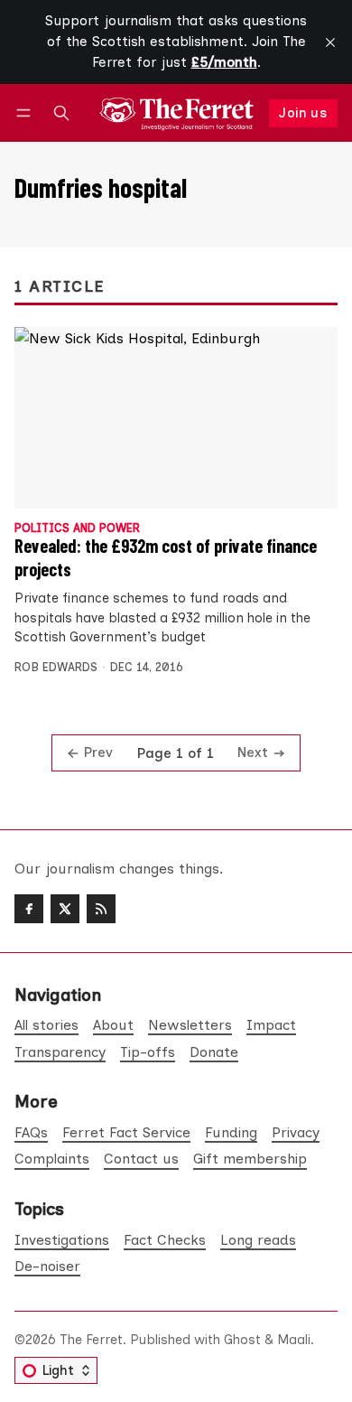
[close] (330, 42)
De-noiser (47, 1266)
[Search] (61, 113)
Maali (293, 1340)
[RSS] (101, 908)
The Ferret (91, 1340)
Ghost (242, 1340)
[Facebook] (28, 908)
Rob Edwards (55, 667)
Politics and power (77, 529)
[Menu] (26, 113)
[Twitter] (65, 908)
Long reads (258, 1239)
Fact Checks (165, 1239)
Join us (303, 113)
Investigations (61, 1239)
